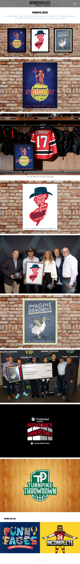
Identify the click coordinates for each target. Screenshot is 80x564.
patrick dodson (50, 177)
